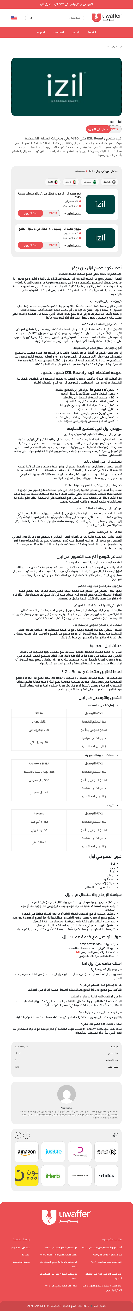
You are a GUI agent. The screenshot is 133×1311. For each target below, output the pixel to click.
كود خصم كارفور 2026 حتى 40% (61, 1247)
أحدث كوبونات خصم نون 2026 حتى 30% (102, 1247)
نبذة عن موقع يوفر (20, 1247)
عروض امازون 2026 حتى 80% (107, 1255)
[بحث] (31, 18)
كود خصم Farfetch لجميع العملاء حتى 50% (58, 1264)
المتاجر (76, 32)
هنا (78, 952)
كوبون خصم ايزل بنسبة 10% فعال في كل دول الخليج (50, 228)
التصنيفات (59, 32)
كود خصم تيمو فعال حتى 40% (106, 1262)
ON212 (103, 129)
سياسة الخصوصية (21, 1262)
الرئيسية (92, 32)
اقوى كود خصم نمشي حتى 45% (61, 1286)
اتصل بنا (26, 1255)
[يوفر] (107, 17)
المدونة (41, 32)
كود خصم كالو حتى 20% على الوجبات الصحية (103, 1276)
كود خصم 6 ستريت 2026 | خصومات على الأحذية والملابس (102, 1288)
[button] (72, 213)
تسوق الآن (45, 4)
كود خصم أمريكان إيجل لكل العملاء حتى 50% (58, 1276)
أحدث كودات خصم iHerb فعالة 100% (58, 1255)
